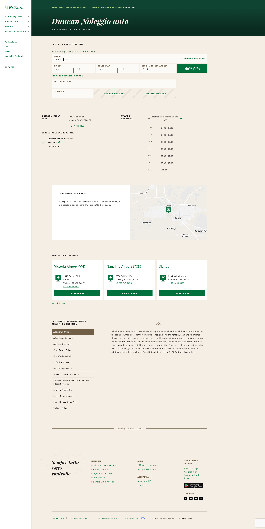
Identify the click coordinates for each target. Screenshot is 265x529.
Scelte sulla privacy (132, 518)
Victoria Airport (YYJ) (69, 266)
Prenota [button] (9, 26)
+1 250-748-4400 (76, 125)
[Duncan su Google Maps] (168, 212)
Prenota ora (77, 293)
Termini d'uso (57, 518)
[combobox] (129, 58)
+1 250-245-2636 (124, 283)
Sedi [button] (6, 46)
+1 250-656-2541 (71, 286)
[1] (57, 303)
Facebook (186, 498)
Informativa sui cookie (106, 518)
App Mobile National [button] (14, 56)
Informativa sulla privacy (79, 518)
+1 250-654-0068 (176, 283)
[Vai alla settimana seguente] (180, 118)
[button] (15, 16)
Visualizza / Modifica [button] (15, 31)
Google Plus (201, 498)
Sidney (164, 266)
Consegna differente (193, 58)
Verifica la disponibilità (192, 68)
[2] (59, 303)
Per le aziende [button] (11, 42)
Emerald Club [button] (12, 21)
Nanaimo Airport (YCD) (124, 266)
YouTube (196, 498)
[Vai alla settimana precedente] (149, 118)
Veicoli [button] (7, 51)
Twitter (191, 498)
